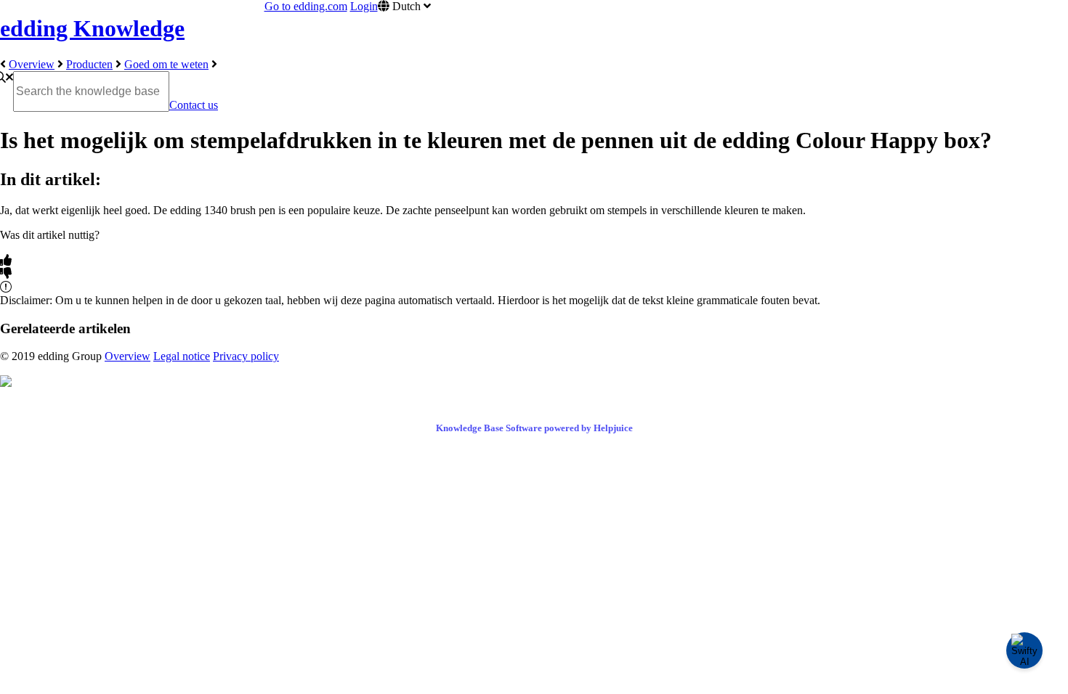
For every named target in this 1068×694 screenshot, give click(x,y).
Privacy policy (246, 356)
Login (364, 6)
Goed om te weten (166, 64)
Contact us (193, 105)
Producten (89, 64)
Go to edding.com (305, 6)
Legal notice (181, 356)
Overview (31, 64)
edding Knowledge (92, 28)
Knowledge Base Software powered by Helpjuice (534, 427)
